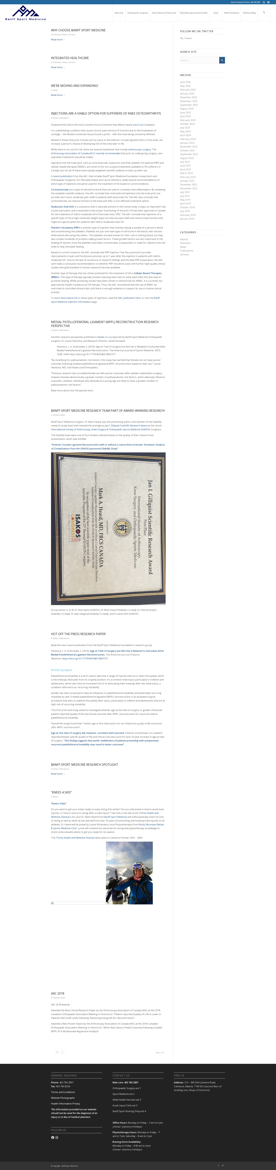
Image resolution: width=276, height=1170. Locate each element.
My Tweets (186, 38)
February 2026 (188, 89)
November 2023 (188, 146)
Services (71, 34)
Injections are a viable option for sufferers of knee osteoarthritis (106, 113)
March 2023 (186, 173)
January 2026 (187, 93)
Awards (56, 415)
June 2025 (185, 112)
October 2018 (187, 207)
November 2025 (188, 101)
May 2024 (185, 131)
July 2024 (185, 127)
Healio (100, 337)
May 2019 (185, 199)
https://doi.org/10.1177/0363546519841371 (85, 658)
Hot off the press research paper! (78, 634)
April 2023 (185, 169)
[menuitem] (118, 12)
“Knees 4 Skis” (61, 792)
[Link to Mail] (268, 2)
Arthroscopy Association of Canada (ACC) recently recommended (85, 153)
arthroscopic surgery (139, 149)
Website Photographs (63, 1097)
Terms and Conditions (63, 1092)
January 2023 (187, 180)
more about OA (69, 298)
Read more (57, 39)
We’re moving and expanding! (74, 86)
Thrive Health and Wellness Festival (75, 837)
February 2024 (188, 139)
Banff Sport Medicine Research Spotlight (84, 765)
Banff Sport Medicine (115, 816)
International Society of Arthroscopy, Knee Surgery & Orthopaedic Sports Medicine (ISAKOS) (100, 429)
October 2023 (187, 150)
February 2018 (188, 215)
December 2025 (188, 97)
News (64, 34)
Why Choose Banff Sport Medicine (78, 30)
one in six (138, 124)
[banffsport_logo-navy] (25, 12)
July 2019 (185, 196)
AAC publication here (129, 298)
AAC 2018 (57, 993)
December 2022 (188, 184)
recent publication (63, 176)
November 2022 (188, 188)
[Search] (264, 12)
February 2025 (188, 120)
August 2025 (187, 108)
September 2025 (189, 104)
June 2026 (185, 82)
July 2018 (185, 211)
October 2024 (187, 123)
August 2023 (187, 158)
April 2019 (185, 203)
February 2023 (188, 177)
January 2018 (187, 218)
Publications (64, 118)
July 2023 (185, 161)
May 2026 (185, 86)
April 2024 (185, 135)
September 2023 (189, 154)
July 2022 (185, 192)
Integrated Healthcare (70, 58)
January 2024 (187, 142)
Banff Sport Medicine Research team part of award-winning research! (108, 411)
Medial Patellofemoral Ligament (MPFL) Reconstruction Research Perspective (105, 324)
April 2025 (185, 116)
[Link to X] (264, 2)
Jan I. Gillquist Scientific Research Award (126, 425)
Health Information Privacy (65, 1103)
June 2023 (185, 165)
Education (57, 34)
